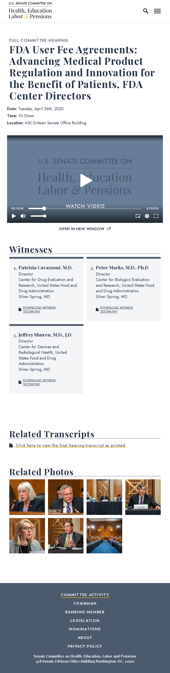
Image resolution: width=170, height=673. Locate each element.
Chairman (85, 603)
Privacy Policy (85, 646)
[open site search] (146, 11)
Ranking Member (85, 612)
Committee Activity (85, 594)
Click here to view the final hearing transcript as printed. (70, 445)
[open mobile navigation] (157, 11)
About (85, 637)
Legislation (84, 620)
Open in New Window (82, 228)
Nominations (85, 629)
